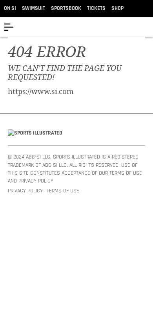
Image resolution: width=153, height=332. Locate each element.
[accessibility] (147, 27)
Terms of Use (63, 191)
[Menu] (9, 27)
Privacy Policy (25, 191)
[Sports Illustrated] (35, 133)
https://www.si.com (41, 92)
